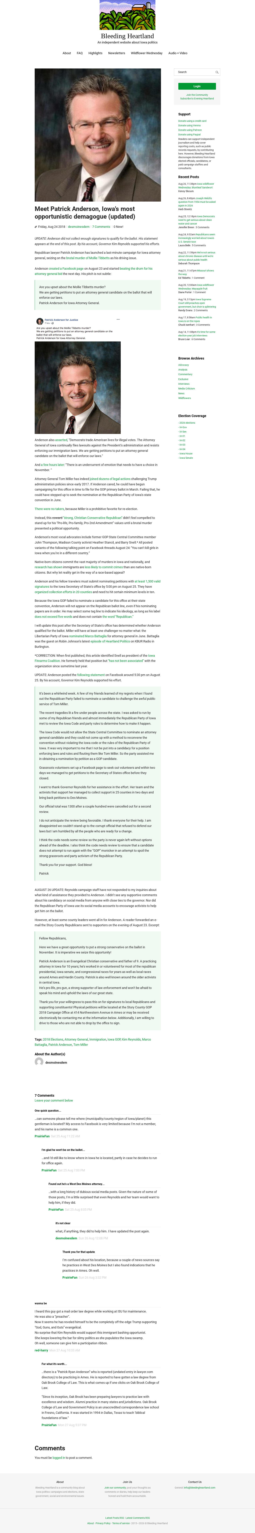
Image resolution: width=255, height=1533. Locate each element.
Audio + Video (177, 53)
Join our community (115, 1487)
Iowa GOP (114, 1039)
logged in (59, 1457)
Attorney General (76, 1039)
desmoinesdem (79, 227)
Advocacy (183, 365)
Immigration (97, 1039)
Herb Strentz (185, 209)
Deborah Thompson (189, 263)
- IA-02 (181, 440)
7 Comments (101, 227)
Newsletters (116, 53)
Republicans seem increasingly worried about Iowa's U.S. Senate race (196, 238)
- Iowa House (185, 453)
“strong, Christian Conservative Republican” (92, 518)
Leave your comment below (54, 1100)
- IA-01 (181, 436)
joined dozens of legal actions (110, 479)
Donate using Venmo (189, 125)
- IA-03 (181, 444)
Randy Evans (185, 310)
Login (197, 86)
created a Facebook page (66, 268)
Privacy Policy (103, 1523)
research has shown (48, 567)
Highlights (95, 53)
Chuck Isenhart (186, 324)
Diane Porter (185, 292)
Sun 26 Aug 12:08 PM (93, 1238)
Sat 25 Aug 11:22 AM (65, 1136)
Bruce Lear (184, 339)
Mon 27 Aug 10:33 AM (64, 1350)
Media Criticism (186, 388)
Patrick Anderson (60, 1044)
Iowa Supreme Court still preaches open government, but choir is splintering (197, 303)
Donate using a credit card (192, 121)
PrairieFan (42, 1136)
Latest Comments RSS (138, 1517)
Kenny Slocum (186, 191)
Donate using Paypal (189, 134)
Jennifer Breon (186, 227)
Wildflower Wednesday (147, 53)
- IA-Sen (182, 431)
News (181, 393)
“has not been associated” (126, 661)
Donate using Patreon (190, 130)
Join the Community (197, 94)
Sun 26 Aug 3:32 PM (93, 1277)
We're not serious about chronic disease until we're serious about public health (196, 256)
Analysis (182, 369)
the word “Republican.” (118, 616)
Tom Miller (80, 1044)
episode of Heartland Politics (110, 641)
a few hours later (52, 465)
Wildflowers (184, 398)
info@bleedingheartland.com (199, 1487)
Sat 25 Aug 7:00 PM (71, 1170)
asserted (61, 440)
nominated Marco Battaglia (88, 636)
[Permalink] (36, 227)
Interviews (183, 383)
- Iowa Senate (185, 457)
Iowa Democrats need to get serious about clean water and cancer (196, 220)
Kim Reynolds (131, 1039)
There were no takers (49, 509)
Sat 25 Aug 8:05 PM (78, 1209)
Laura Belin (184, 245)
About (67, 53)
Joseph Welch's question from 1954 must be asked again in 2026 (197, 202)
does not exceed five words (53, 616)
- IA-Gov (182, 427)
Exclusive (183, 379)
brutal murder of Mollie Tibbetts (88, 258)
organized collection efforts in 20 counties (63, 592)
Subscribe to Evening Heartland (197, 98)
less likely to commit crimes (104, 567)
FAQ (80, 53)
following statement (91, 675)
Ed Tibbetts (184, 277)
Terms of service (121, 1523)
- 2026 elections (186, 422)
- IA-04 (181, 449)
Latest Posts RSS (114, 1517)
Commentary (185, 374)
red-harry (41, 1350)
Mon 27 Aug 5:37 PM (72, 1425)
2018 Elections (53, 1039)
